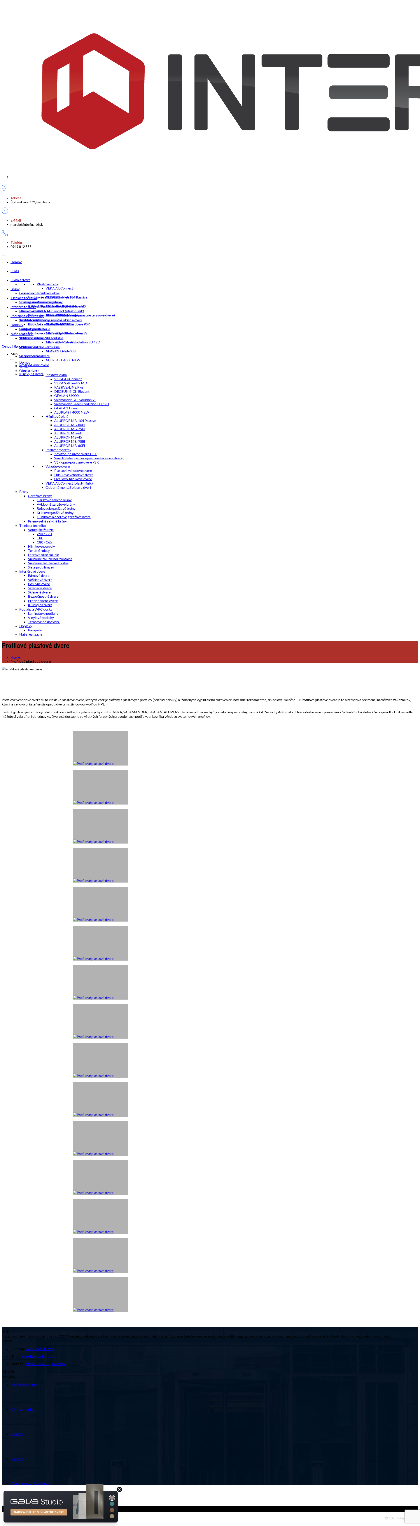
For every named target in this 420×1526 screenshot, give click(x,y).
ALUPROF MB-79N (69, 429)
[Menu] (3, 255)
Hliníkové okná (48, 293)
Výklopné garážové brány (47, 306)
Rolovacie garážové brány (47, 315)
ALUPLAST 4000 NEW (63, 360)
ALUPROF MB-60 (68, 433)
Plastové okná (47, 284)
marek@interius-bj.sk (38, 1356)
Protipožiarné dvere (34, 365)
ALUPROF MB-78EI (61, 342)
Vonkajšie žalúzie (32, 302)
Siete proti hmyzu (41, 567)
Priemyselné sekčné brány (47, 521)
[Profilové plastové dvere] (100, 1294)
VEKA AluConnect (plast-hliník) (60, 311)
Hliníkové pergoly (41, 546)
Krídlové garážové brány (46, 324)
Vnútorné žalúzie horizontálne (50, 559)
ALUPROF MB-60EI (61, 351)
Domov (16, 262)
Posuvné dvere (39, 584)
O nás (14, 271)
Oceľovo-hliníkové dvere (73, 479)
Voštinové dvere (40, 579)
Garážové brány (31, 293)
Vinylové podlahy (41, 617)
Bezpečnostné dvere (34, 356)
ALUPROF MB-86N (69, 425)
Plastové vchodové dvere (73, 470)
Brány (14, 289)
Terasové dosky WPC (35, 338)
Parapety (26, 329)
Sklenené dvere (30, 347)
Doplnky (16, 325)
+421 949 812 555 (40, 1349)
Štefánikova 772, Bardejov (46, 1364)
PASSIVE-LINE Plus (69, 387)
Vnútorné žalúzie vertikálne (48, 563)
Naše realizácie (21, 334)
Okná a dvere (20, 280)
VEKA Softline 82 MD (70, 383)
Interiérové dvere (23, 307)
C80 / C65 (35, 324)
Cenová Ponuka (13, 346)
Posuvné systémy (58, 450)
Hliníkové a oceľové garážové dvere (55, 333)
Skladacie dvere (40, 588)
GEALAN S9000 (66, 395)
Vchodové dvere (58, 466)
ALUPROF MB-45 (68, 437)
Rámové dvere (30, 311)
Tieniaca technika (23, 298)
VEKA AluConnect (59, 288)
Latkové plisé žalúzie (43, 554)
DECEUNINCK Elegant (71, 391)
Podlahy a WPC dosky (27, 316)
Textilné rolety (39, 550)
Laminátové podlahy (34, 320)
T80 (40, 538)
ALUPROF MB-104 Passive (66, 297)
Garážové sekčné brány (45, 297)
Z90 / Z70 (44, 534)
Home (15, 657)
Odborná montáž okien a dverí (59, 320)
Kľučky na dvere (31, 374)
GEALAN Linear (66, 408)
